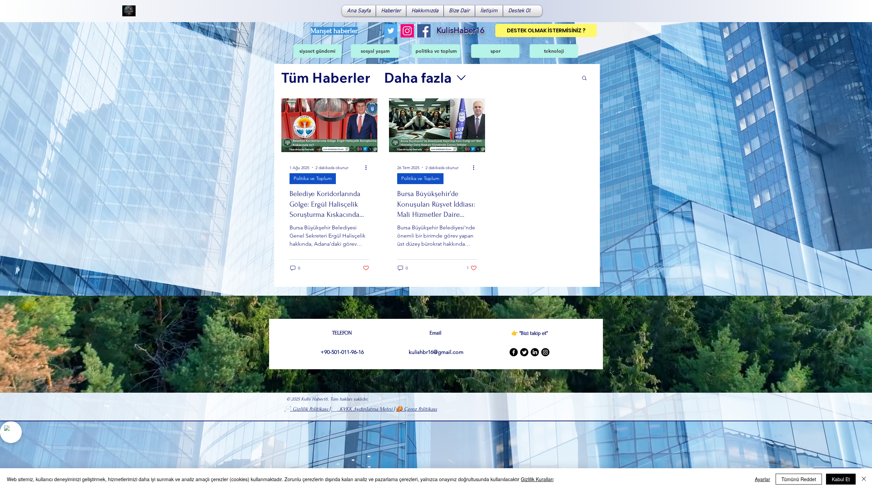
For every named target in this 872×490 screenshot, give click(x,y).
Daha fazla (418, 77)
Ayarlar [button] (762, 479)
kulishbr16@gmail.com (436, 352)
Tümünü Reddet (798, 479)
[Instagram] (407, 30)
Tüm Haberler (325, 77)
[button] (584, 78)
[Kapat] (864, 479)
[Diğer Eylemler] (368, 167)
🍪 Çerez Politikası (416, 409)
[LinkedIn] (535, 352)
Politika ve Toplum (313, 178)
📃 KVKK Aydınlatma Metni (362, 409)
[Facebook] (424, 30)
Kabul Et (841, 479)
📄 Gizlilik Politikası (306, 409)
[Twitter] (391, 30)
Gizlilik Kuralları (537, 479)
